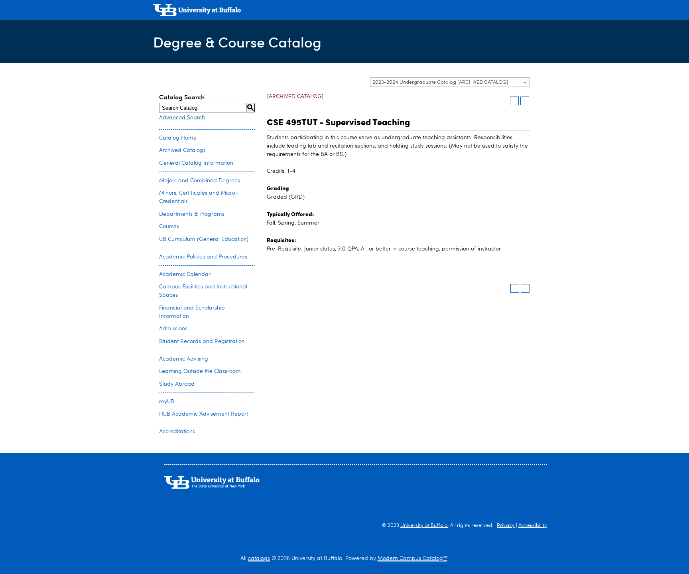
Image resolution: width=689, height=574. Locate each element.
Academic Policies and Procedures (203, 257)
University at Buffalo (424, 525)
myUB (166, 401)
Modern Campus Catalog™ (412, 558)
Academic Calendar (185, 274)
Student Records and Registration (202, 341)
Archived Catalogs (182, 150)
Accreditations (177, 431)
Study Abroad (177, 384)
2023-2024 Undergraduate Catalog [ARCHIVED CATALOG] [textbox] (440, 82)
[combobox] (450, 82)
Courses (169, 226)
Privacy (506, 525)
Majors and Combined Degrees (199, 180)
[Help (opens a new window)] (524, 101)
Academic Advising (183, 359)
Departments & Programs (191, 214)
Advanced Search (182, 117)
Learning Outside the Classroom (200, 371)
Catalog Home (178, 138)
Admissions (173, 328)
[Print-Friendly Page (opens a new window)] (514, 101)
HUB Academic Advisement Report (203, 414)
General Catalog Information (196, 163)
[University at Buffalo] (197, 11)
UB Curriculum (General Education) (203, 239)
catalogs (259, 558)
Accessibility (532, 525)
